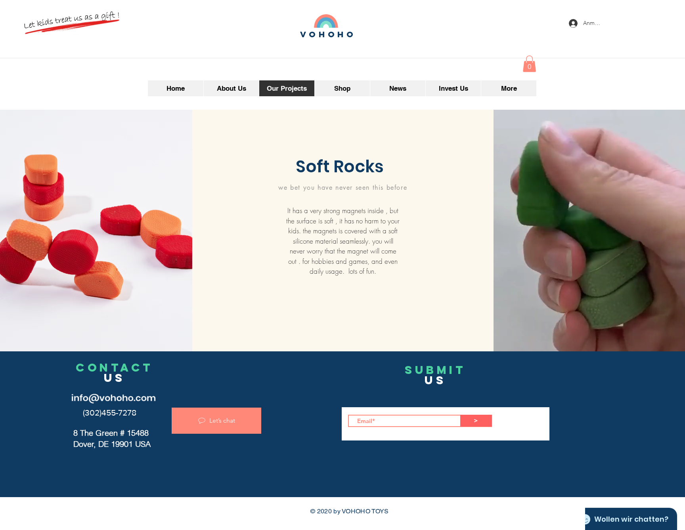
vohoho (328, 34)
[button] (529, 63)
